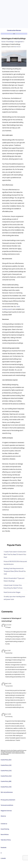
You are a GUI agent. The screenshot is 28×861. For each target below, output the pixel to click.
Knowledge (10, 41)
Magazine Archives (6, 810)
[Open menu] (14, 34)
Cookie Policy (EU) (6, 760)
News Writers (5, 834)
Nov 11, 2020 (8, 714)
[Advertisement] (14, 14)
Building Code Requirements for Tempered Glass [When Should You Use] (15, 571)
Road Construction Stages (12, 592)
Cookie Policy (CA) (6, 770)
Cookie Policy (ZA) (6, 787)
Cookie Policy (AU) (6, 776)
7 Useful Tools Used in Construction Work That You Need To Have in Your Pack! (15, 554)
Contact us (4, 823)
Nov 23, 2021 (8, 625)
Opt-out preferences (7, 792)
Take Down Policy (6, 840)
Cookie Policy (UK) (6, 765)
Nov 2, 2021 (8, 650)
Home (3, 41)
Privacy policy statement (8, 800)
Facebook (3, 847)
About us (3, 816)
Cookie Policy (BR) (6, 781)
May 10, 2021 (8, 683)
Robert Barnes (17, 46)
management (19, 41)
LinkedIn (3, 858)
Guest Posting (5, 829)
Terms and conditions (7, 805)
